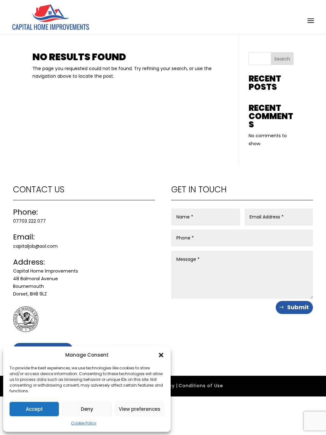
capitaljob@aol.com (35, 246)
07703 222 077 (29, 221)
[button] (161, 355)
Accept (34, 409)
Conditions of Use (201, 385)
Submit (298, 307)
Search (282, 59)
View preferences (139, 409)
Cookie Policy (83, 423)
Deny (87, 409)
